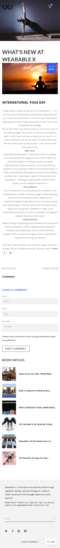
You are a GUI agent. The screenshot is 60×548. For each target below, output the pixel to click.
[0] (49, 7)
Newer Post (49, 269)
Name (4, 296)
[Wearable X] (7, 7)
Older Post (10, 269)
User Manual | (49, 503)
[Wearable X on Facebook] (12, 531)
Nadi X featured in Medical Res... (35, 390)
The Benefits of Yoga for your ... (34, 458)
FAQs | (41, 503)
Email (4, 309)
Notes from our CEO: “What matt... (36, 374)
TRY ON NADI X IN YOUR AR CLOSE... (36, 424)
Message (6, 321)
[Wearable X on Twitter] (6, 531)
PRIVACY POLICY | (11, 503)
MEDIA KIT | (34, 503)
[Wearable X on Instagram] (25, 531)
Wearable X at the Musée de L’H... (35, 441)
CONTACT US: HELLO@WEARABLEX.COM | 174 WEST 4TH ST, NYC (27, 505)
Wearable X (33, 542)
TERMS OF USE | (23, 503)
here (55, 248)
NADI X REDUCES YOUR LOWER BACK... (37, 407)
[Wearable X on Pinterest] (19, 531)
